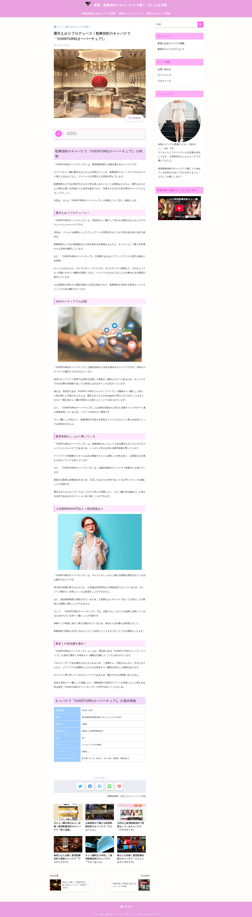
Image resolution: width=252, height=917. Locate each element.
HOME (127, 906)
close (71, 133)
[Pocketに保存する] (119, 786)
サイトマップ (164, 75)
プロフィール (164, 81)
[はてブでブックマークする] (99, 786)
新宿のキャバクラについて (131, 13)
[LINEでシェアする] (109, 786)
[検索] (200, 24)
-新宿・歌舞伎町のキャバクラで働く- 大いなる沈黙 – (131, 5)
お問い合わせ (164, 69)
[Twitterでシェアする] (80, 786)
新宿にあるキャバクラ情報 (158, 13)
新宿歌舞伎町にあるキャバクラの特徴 (98, 13)
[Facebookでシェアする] (90, 786)
